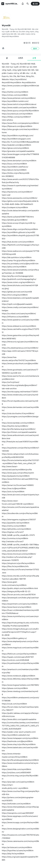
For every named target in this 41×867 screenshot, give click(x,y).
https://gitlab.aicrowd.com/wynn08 (17, 292)
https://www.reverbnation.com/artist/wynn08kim (20, 764)
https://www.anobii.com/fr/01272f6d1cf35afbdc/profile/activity (20, 181)
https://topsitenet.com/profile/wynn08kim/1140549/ (20, 449)
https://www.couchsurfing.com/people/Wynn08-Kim (20, 792)
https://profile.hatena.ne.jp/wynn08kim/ (19, 429)
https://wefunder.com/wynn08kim (16, 803)
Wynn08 (6, 25)
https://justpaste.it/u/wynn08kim (16, 476)
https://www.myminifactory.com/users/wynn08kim (20, 618)
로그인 (35, 4)
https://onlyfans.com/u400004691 (16, 772)
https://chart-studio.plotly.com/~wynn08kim (15, 786)
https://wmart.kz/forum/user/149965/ (18, 485)
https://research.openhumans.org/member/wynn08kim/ (20, 187)
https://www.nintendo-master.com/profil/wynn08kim (14, 755)
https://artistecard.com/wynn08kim (17, 847)
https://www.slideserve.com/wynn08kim (19, 326)
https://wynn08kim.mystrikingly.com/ (17, 135)
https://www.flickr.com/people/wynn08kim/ (20, 123)
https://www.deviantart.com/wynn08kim (19, 160)
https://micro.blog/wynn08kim (15, 295)
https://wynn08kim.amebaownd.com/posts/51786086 (20, 699)
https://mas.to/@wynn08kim (14, 488)
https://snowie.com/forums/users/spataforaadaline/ (20, 508)
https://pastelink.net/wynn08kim (15, 523)
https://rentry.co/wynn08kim (14, 526)
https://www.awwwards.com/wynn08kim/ (19, 198)
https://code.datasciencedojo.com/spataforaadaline (20, 212)
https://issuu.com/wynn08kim (14, 163)
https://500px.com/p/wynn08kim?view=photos (16, 118)
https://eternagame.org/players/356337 (19, 519)
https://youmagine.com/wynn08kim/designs (20, 418)
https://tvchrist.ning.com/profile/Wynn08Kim (20, 777)
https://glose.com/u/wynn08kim (15, 148)
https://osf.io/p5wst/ (10, 382)
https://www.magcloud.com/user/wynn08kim (20, 649)
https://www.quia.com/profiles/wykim (18, 473)
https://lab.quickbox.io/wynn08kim (17, 257)
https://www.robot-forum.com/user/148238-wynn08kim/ (18, 502)
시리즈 (20, 58)
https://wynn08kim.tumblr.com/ (15, 101)
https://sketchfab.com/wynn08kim (16, 769)
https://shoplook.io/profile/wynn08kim (18, 563)
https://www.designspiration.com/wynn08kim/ (20, 830)
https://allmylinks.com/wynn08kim (16, 529)
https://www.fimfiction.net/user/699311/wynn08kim (20, 480)
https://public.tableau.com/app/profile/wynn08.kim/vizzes (20, 714)
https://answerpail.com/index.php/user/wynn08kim (20, 599)
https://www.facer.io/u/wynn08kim (16, 607)
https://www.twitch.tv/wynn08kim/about (19, 104)
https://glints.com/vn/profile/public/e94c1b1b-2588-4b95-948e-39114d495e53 (20, 202)
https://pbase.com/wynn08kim (15, 688)
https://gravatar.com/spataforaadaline (18, 151)
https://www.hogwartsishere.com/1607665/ (20, 685)
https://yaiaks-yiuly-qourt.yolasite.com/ (19, 732)
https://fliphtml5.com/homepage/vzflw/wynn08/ (20, 246)
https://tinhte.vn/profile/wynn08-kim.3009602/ (16, 174)
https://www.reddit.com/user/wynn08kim (19, 107)
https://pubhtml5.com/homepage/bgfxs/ (19, 279)
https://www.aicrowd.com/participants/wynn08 (20, 496)
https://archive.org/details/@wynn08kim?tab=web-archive (19, 387)
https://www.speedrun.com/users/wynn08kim (20, 321)
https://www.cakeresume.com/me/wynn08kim (20, 842)
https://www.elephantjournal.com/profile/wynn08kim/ (20, 643)
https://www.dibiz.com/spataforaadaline (19, 719)
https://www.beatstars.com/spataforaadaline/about (20, 299)
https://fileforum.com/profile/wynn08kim (19, 654)
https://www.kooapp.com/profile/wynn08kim (20, 824)
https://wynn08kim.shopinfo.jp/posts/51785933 (20, 237)
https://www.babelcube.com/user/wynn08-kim (20, 749)
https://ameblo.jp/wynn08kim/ (15, 220)
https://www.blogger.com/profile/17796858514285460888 (20, 155)
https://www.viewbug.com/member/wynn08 (20, 693)
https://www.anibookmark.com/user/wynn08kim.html (20, 436)
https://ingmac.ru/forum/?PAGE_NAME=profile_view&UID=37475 (18, 533)
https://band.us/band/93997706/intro (18, 217)
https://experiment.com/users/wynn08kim (20, 604)
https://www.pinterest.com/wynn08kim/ (19, 98)
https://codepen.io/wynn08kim (15, 207)
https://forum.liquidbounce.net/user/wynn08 (20, 402)
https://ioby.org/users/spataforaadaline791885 (20, 858)
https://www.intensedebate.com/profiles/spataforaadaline (20, 808)
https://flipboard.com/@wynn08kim (17, 126)
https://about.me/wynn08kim (14, 170)
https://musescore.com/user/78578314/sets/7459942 (20, 836)
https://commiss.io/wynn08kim (15, 538)
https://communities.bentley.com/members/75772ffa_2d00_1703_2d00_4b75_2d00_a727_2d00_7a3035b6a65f (20, 725)
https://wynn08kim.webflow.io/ (15, 167)
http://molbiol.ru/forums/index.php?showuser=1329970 (17, 558)
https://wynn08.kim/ (18, 79)
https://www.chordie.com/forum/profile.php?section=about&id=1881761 (20, 577)
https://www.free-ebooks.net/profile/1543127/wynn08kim (19, 358)
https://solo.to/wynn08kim (13, 491)
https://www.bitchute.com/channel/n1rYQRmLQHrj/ (20, 287)
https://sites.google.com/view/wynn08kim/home (20, 131)
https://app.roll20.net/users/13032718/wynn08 (20, 352)
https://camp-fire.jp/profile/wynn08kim (18, 260)
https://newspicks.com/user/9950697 (18, 813)
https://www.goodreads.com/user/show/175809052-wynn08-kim (20, 371)
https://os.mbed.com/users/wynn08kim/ (19, 313)
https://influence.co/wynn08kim (15, 316)
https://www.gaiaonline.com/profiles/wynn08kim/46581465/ (20, 337)
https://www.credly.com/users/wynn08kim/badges (20, 309)
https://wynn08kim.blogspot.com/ (16, 139)
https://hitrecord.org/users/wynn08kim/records (20, 343)
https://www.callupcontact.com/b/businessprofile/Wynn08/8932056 (20, 455)
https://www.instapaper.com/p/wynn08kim (20, 738)
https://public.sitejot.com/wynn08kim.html (20, 588)
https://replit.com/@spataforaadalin (17, 304)
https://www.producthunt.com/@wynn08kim (20, 365)
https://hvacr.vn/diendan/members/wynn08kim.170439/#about (20, 611)
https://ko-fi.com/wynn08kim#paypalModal (20, 142)
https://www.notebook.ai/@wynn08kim (18, 676)
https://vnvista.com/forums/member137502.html (20, 571)
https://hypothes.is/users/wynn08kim (17, 850)
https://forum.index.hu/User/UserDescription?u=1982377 (20, 708)
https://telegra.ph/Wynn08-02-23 (16, 591)
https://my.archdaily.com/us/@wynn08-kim (20, 263)
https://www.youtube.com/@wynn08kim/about (20, 87)
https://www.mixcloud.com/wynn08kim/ (19, 554)
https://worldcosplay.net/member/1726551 (20, 391)
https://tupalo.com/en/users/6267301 (18, 657)
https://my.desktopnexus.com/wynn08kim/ (20, 348)
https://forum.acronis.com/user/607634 (19, 594)
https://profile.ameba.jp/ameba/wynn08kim (20, 760)
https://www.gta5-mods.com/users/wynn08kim (14, 583)
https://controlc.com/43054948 (15, 660)
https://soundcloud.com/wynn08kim (17, 114)
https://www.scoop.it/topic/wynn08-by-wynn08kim (19, 224)
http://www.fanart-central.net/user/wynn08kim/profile (17, 468)
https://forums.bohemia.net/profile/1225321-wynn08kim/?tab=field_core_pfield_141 (20, 462)
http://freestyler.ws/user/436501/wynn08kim (20, 443)
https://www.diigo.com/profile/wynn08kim (20, 229)
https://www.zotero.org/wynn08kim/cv (18, 282)
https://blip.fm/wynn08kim (13, 853)
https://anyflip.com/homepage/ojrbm (17, 276)
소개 (34, 58)
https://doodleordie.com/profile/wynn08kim (20, 515)
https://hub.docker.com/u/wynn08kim (18, 242)
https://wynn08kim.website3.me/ (16, 735)
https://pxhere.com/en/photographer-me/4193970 (18, 799)
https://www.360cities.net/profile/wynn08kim (20, 680)
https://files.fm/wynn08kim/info (15, 566)
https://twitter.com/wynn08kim (15, 92)
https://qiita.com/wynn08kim (14, 266)
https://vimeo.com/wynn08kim (15, 95)
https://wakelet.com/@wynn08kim (16, 145)
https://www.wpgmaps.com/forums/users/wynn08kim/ (20, 817)
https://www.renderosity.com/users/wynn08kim (20, 396)
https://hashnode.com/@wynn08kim (17, 741)
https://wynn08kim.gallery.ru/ (14, 638)
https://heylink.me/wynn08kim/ (15, 426)
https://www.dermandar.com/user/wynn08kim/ (20, 408)
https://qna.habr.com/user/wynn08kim (18, 782)
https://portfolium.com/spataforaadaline (19, 432)
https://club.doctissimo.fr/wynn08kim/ (18, 413)
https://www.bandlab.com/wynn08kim (18, 423)
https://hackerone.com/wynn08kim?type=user (17, 193)
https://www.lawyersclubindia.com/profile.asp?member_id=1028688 (20, 271)
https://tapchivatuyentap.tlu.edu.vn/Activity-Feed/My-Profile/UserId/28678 (20, 624)
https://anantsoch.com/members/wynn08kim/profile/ (20, 671)
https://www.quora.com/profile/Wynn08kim (20, 110)
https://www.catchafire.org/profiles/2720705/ (20, 330)
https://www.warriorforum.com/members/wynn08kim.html (20, 377)
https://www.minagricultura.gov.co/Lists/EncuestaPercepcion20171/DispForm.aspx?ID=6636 (20, 632)
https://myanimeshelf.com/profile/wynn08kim (20, 664)
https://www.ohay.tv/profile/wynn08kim (19, 744)
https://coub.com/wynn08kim (14, 704)
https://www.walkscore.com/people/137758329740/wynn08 (20, 252)
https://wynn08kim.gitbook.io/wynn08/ (18, 232)
